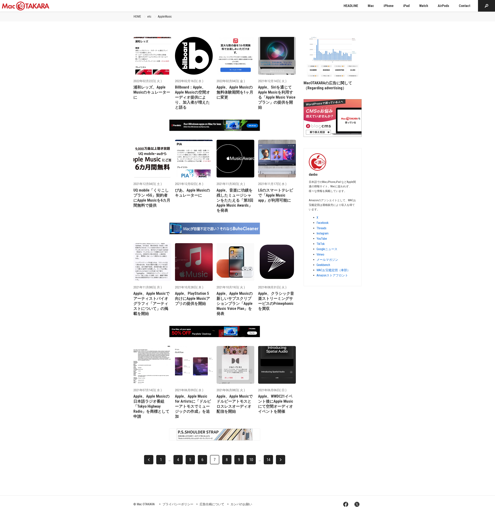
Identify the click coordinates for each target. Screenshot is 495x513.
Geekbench (323, 265)
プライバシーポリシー (177, 504)
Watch (423, 6)
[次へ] (280, 459)
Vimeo (320, 254)
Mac (371, 6)
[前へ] (148, 459)
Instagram (323, 233)
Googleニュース (327, 249)
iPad (406, 6)
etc (149, 16)
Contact (464, 6)
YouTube (322, 238)
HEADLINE (351, 6)
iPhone (388, 6)
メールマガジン (327, 260)
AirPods (443, 6)
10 (251, 459)
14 (268, 459)
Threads (321, 228)
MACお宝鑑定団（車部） (333, 270)
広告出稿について (212, 504)
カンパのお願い (241, 504)
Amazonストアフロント (332, 275)
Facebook (323, 223)
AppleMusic (165, 16)
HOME (137, 16)
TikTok (321, 244)
